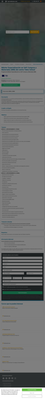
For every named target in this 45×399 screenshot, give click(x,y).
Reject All (32, 393)
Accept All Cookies (32, 389)
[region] (22, 393)
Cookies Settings (32, 396)
